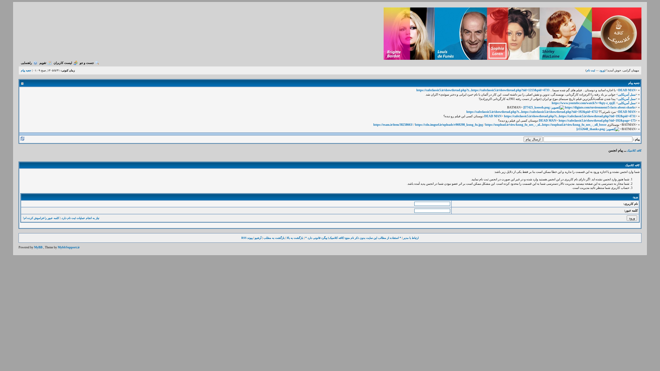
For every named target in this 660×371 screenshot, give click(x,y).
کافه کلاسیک (634, 150)
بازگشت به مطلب (274, 237)
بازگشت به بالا (295, 237)
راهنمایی (26, 63)
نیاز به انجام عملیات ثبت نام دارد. (80, 218)
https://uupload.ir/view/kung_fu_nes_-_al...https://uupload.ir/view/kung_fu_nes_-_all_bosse (545, 125)
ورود (602, 70)
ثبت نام (591, 70)
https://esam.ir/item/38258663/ (393, 125)
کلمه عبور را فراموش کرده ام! (41, 218)
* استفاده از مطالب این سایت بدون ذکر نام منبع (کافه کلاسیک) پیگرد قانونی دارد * (353, 237)
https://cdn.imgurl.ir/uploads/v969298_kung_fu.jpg (449, 125)
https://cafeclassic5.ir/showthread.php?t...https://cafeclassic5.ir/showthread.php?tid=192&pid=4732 (532, 112)
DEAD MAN (627, 90)
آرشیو (258, 237)
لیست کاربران (63, 63)
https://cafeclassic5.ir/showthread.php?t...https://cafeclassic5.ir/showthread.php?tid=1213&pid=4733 (482, 90)
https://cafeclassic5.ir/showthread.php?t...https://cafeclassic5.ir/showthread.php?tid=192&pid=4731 (570, 116)
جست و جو (87, 63)
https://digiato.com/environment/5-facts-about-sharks (600, 107)
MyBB (38, 247)
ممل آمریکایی (627, 94)
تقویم (42, 63)
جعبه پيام (26, 70)
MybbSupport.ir (69, 247)
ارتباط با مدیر (411, 237)
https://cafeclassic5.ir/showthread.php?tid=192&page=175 (597, 120)
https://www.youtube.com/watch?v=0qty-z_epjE (583, 103)
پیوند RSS (247, 237)
